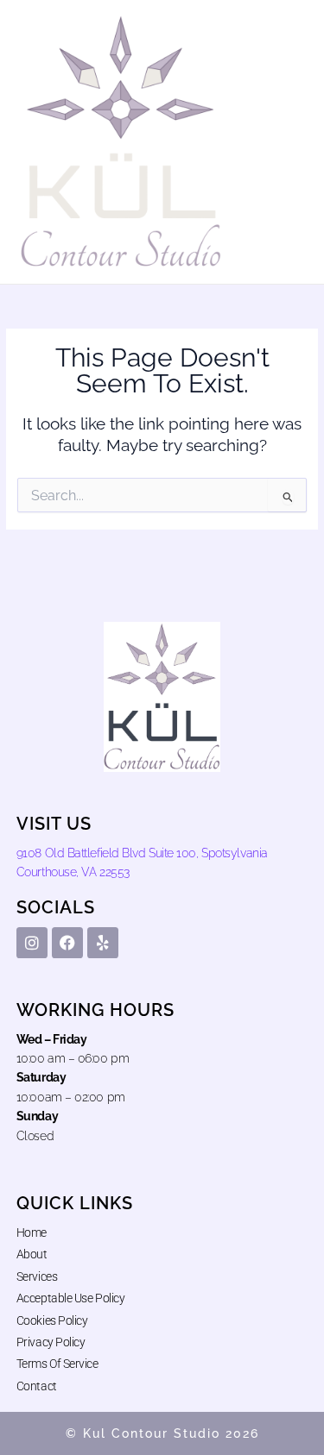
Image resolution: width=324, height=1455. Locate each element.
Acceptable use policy (70, 1298)
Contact (36, 1386)
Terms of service (57, 1363)
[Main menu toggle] (290, 142)
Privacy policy (51, 1342)
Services (36, 1276)
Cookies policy (52, 1320)
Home (31, 1232)
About (32, 1254)
